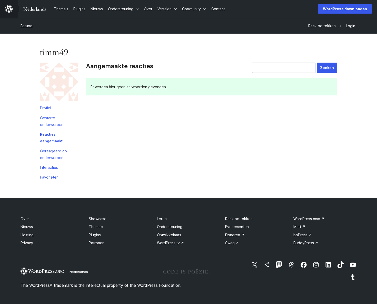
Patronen (96, 243)
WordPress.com (308, 219)
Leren (162, 219)
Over (25, 219)
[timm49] (59, 83)
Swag (232, 243)
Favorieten (49, 177)
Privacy (27, 243)
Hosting (27, 235)
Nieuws (27, 226)
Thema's (96, 226)
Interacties (49, 167)
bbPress (302, 235)
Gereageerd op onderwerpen (53, 154)
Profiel (45, 108)
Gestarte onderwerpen (51, 121)
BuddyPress (305, 243)
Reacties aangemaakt (51, 137)
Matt (299, 226)
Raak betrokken (239, 219)
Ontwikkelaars (169, 235)
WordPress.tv (170, 243)
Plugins (95, 235)
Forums (27, 26)
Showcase (97, 219)
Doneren (234, 235)
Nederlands (79, 272)
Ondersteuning (169, 226)
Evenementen (237, 226)
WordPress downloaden (345, 9)
